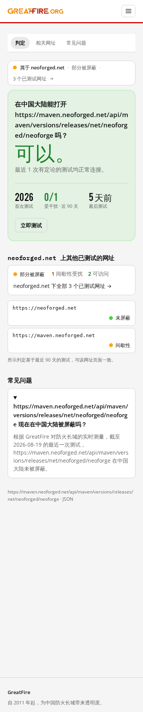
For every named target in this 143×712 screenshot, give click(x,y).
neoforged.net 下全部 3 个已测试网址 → (62, 286)
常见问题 (76, 42)
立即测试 (31, 224)
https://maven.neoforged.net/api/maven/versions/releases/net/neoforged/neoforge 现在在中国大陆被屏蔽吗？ (70, 415)
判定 (20, 42)
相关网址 (46, 42)
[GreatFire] (35, 11)
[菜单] (128, 11)
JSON (68, 499)
